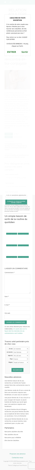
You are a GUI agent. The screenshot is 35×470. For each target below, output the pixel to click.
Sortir (24, 51)
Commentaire (10, 272)
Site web (7, 313)
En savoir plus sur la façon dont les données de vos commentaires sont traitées (16, 331)
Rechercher (17, 370)
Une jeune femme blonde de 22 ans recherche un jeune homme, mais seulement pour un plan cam (16, 421)
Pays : (11, 359)
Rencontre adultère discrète (14, 431)
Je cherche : (10, 352)
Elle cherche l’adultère (12, 440)
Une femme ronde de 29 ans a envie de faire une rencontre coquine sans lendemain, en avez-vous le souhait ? (17, 392)
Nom (7, 296)
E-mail (7, 305)
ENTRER (11, 51)
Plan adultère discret (11, 434)
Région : (11, 362)
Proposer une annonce (17, 454)
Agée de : (10, 355)
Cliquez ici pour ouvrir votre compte (16, 201)
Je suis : (11, 348)
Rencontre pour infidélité (13, 437)
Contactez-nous (17, 458)
